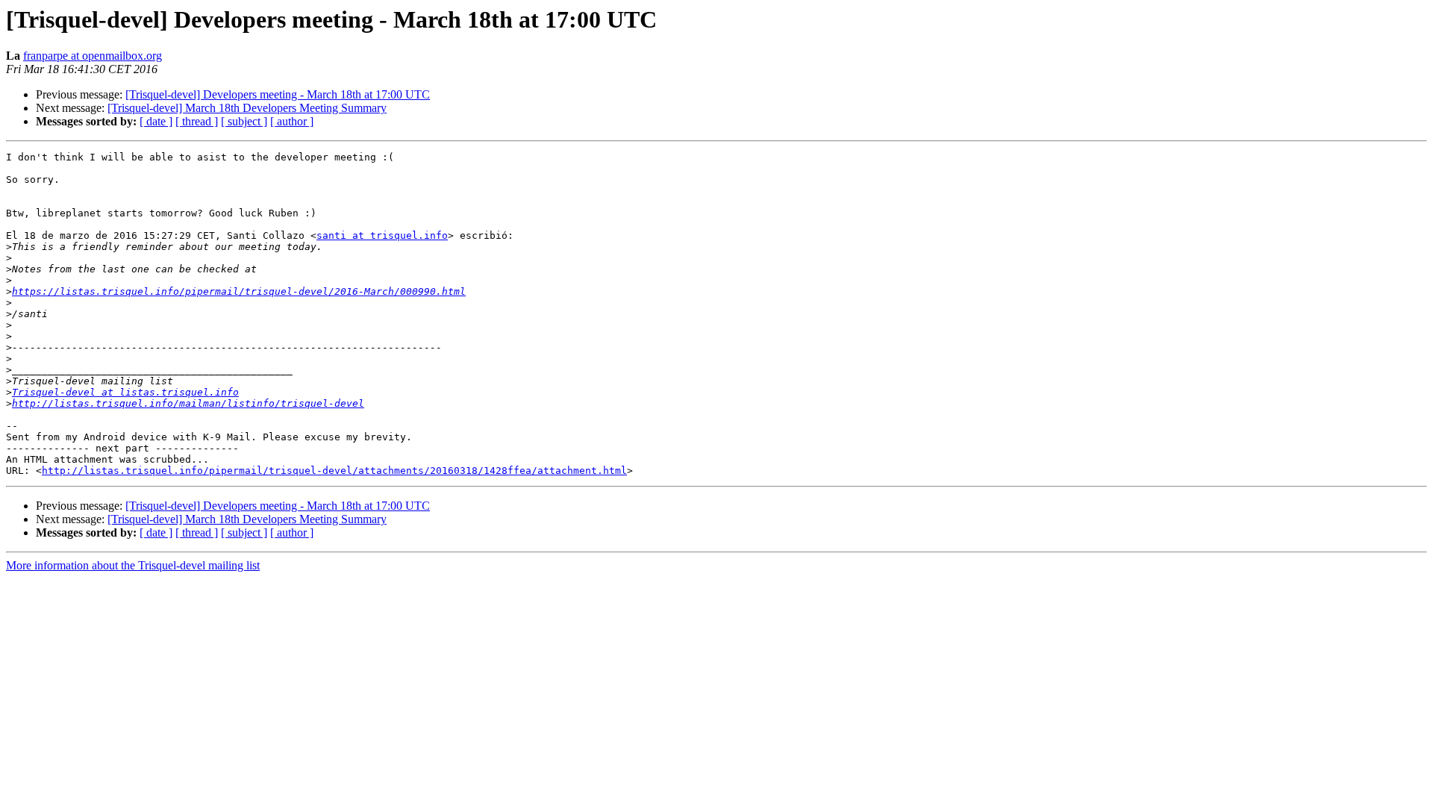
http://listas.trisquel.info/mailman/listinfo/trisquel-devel (188, 403)
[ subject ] (244, 121)
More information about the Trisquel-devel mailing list (133, 565)
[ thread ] (196, 121)
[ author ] (291, 121)
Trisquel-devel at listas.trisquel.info (125, 392)
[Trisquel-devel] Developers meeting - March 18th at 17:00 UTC (277, 94)
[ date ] (156, 121)
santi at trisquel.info (382, 235)
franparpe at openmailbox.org (92, 55)
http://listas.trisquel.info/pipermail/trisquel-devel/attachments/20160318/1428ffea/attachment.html (334, 470)
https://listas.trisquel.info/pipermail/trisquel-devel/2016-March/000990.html (239, 291)
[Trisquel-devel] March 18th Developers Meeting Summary (247, 107)
